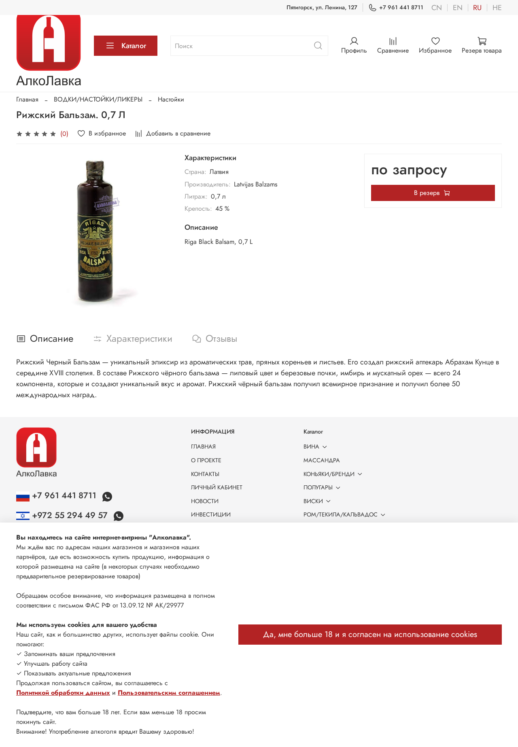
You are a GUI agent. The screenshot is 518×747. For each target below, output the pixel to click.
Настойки (171, 99)
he (497, 7)
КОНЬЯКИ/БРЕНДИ (329, 474)
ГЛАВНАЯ (203, 446)
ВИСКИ (313, 501)
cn (436, 7)
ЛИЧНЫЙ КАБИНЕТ (216, 487)
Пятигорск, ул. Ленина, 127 (322, 7)
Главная (27, 99)
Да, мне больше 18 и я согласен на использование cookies (370, 634)
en (458, 7)
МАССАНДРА (322, 460)
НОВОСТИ (205, 501)
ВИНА (311, 446)
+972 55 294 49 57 (70, 515)
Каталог (133, 45)
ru (477, 7)
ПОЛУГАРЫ (318, 487)
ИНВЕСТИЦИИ (211, 514)
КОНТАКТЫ (205, 474)
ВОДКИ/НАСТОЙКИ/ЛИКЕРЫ (98, 99)
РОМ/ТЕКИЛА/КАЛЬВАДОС (341, 514)
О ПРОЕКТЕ (206, 460)
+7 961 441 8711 (401, 7)
